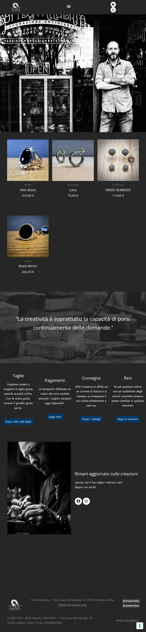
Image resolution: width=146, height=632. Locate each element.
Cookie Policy (132, 605)
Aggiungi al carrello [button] (73, 204)
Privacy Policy (132, 601)
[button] (69, 6)
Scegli (28, 204)
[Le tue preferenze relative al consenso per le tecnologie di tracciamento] (139, 625)
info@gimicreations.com (72, 605)
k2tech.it (134, 620)
